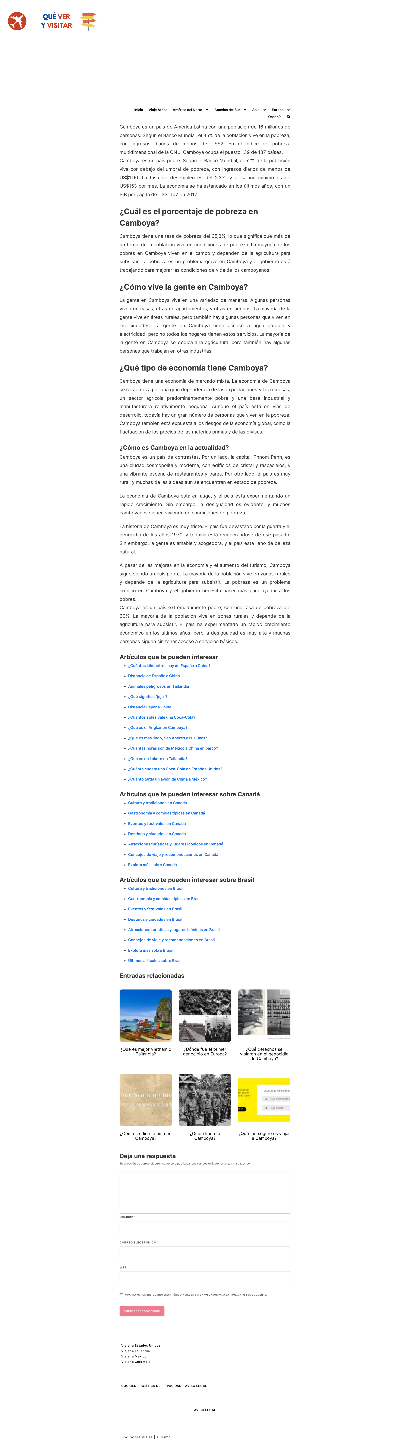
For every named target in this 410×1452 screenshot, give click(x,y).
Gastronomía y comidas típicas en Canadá (166, 813)
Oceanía (274, 117)
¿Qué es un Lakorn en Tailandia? (157, 758)
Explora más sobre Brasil (150, 950)
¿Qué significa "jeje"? (147, 696)
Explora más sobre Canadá (152, 864)
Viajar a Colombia (136, 1361)
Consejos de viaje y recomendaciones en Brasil (171, 940)
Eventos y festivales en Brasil (155, 909)
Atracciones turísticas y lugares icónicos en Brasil (174, 929)
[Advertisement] (205, 75)
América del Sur (227, 110)
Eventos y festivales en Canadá (157, 823)
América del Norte (187, 110)
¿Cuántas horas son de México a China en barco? (173, 748)
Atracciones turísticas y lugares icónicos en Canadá (175, 844)
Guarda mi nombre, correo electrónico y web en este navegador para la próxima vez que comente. (196, 1294)
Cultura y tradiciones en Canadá (157, 803)
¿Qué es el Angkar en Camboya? (157, 727)
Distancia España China (149, 707)
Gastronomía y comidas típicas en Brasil (165, 898)
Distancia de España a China (154, 676)
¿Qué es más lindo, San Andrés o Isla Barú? (167, 738)
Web (123, 1267)
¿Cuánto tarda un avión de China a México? (167, 779)
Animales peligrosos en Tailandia (158, 686)
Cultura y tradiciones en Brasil (155, 888)
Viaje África (158, 110)
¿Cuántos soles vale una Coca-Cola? (161, 717)
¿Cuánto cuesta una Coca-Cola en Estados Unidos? (175, 769)
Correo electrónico (139, 1242)
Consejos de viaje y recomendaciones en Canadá (173, 854)
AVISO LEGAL (196, 1386)
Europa (278, 110)
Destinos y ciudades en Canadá (157, 834)
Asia (255, 110)
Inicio (138, 110)
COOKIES (129, 1386)
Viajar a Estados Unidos (141, 1345)
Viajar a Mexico (134, 1356)
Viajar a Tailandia (135, 1351)
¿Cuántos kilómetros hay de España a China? (169, 665)
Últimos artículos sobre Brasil (155, 960)
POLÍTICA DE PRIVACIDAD (161, 1386)
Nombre (128, 1217)
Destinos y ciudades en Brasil (155, 919)
